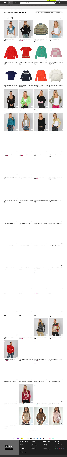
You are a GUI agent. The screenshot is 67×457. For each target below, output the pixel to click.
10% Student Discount (23, 448)
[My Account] (57, 2)
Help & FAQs (58, 0)
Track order (21, 444)
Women (8, 9)
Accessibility (61, 455)
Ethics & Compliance (23, 452)
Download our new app (51, 0)
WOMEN (10, 2)
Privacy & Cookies (55, 455)
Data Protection (22, 451)
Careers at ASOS (34, 444)
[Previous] (34, 12)
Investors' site (33, 447)
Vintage (12, 9)
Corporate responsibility (35, 445)
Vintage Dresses (57, 12)
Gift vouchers (45, 444)
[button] (55, 446)
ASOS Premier (22, 447)
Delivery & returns (22, 445)
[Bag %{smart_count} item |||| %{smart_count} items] (62, 2)
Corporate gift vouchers (46, 445)
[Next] (62, 12)
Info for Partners (45, 448)
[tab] (5, 5)
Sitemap (21, 449)
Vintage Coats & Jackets (39, 12)
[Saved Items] (60, 2)
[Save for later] (17, 37)
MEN (15, 2)
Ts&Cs (58, 455)
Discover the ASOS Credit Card (47, 449)
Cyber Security (34, 448)
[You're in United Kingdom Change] (62, 0)
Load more (33, 433)
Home (4, 9)
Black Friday (44, 447)
